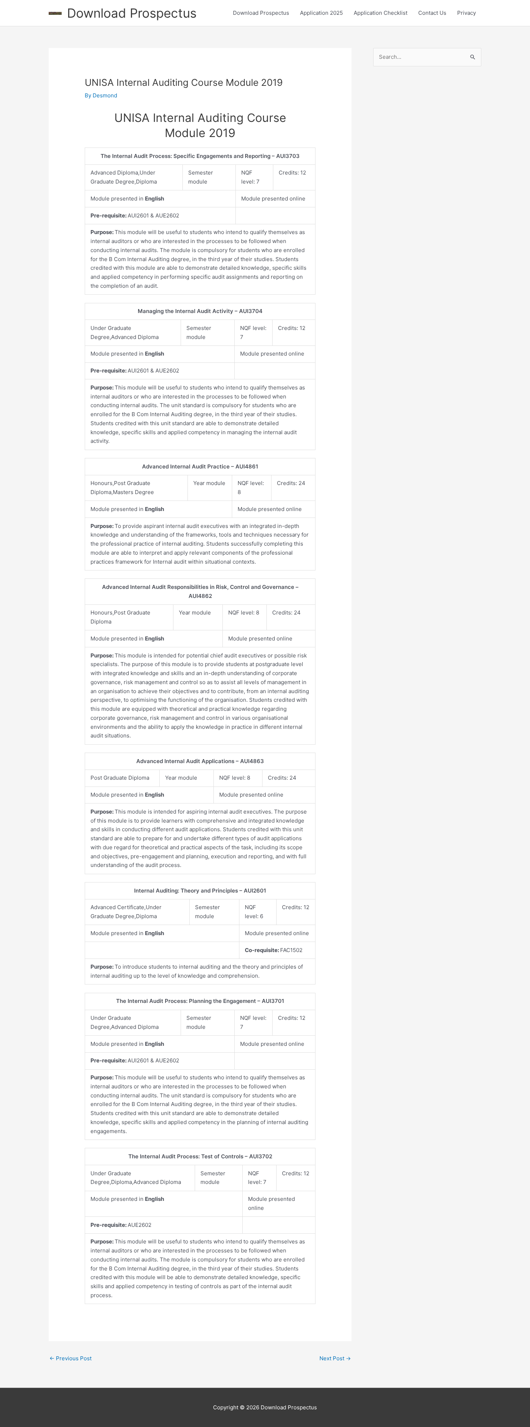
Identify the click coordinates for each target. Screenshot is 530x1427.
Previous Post (70, 1358)
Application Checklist (380, 12)
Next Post (335, 1358)
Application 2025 (321, 12)
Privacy (466, 12)
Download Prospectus (131, 13)
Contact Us (432, 12)
